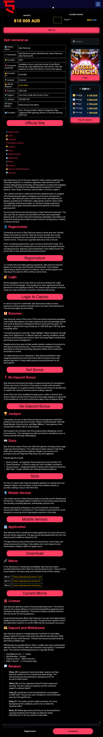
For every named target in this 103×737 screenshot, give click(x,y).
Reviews (12, 173)
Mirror (10, 162)
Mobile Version (14, 154)
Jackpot (11, 147)
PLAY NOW (23, 85)
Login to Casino (34, 297)
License (11, 165)
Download (34, 553)
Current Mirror (35, 593)
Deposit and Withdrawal (18, 169)
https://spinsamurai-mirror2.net (27, 581)
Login (10, 136)
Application (13, 158)
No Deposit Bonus (16, 143)
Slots (10, 150)
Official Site (35, 123)
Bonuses (12, 139)
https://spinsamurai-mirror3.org (27, 585)
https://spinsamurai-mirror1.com (27, 577)
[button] (98, 4)
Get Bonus (35, 369)
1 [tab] (53, 7)
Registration (13, 132)
